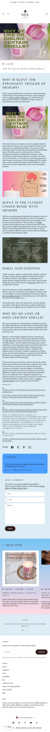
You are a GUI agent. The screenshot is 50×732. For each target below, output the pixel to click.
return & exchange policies (11, 686)
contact (4, 663)
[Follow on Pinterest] (25, 723)
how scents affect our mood (11, 296)
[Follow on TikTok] (37, 723)
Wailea (39, 222)
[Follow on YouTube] (31, 723)
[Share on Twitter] (18, 447)
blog (3, 693)
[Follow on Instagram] (19, 723)
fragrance (32, 283)
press (4, 673)
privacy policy (7, 690)
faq (3, 680)
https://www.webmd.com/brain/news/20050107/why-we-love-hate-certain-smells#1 (24, 410)
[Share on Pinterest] (23, 447)
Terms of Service (17, 488)
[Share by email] (29, 447)
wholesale (5, 670)
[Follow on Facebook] (13, 723)
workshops (5, 676)
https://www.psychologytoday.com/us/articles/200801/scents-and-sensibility (24, 403)
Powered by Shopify (35, 728)
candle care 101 (7, 683)
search (4, 667)
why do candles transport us (18, 98)
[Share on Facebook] (12, 447)
